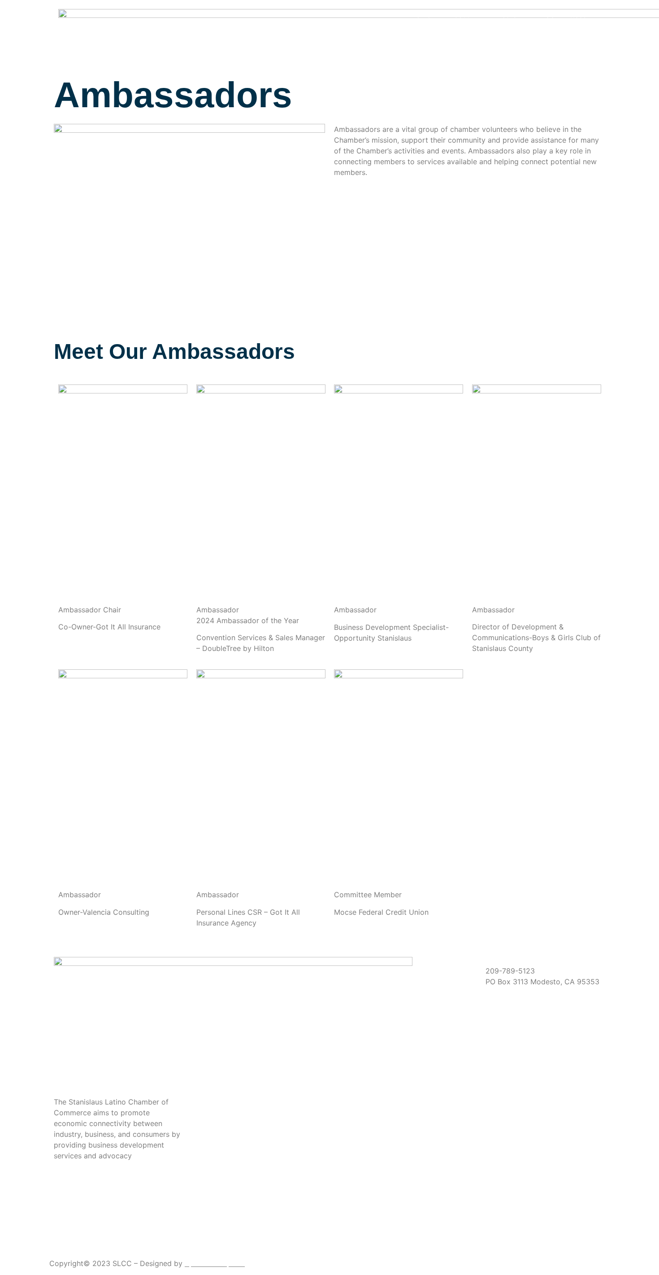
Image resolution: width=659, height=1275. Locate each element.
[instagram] (119, 1239)
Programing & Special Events (547, 35)
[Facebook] (119, 1217)
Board (507, 14)
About (459, 14)
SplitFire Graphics (215, 1263)
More (577, 56)
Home (421, 14)
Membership (386, 35)
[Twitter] (119, 1228)
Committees (565, 14)
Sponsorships (457, 35)
